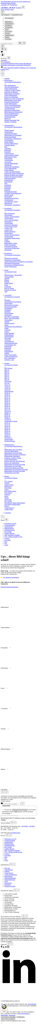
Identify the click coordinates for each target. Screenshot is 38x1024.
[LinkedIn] (19, 984)
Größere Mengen (9, 533)
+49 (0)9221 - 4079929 (28, 826)
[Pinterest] (6, 947)
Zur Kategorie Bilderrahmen (12, 82)
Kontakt (18, 7)
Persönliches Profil (12, 63)
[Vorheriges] (2, 74)
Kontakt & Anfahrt (9, 886)
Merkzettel (4, 65)
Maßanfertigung (9, 35)
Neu (5, 543)
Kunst (6, 29)
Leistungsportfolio (9, 525)
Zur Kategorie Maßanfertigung (13, 446)
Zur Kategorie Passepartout (12, 255)
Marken (7, 37)
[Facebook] (2, 947)
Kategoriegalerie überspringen (9, 587)
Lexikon (6, 538)
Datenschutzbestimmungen (20, 809)
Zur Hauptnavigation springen (15, 2)
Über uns (7, 868)
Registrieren (13, 5)
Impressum (7, 884)
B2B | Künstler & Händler (12, 535)
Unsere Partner (8, 873)
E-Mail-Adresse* (6, 801)
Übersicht (4, 63)
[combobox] (9, 44)
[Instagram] (8, 947)
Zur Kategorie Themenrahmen (13, 127)
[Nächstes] (2, 516)
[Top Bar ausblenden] (23, 7)
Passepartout (8, 27)
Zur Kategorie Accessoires (12, 297)
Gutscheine (8, 39)
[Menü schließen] (9, 57)
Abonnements (11, 65)
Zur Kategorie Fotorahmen (12, 210)
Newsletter (7, 540)
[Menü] (2, 11)
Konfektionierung (9, 530)
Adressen (21, 63)
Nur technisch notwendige (8, 1017)
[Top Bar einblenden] (2, 71)
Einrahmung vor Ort (10, 523)
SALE (6, 545)
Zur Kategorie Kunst (10, 272)
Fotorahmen (8, 25)
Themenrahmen (9, 23)
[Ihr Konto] (2, 54)
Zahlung (6, 871)
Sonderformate (8, 527)
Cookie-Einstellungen (10, 874)
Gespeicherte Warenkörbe (23, 65)
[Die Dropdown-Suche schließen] (24, 43)
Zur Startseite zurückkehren (11, 577)
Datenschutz (8, 883)
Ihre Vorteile (8, 532)
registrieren (7, 62)
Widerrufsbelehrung (10, 878)
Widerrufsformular (9, 879)
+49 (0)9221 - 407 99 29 (8, 7)
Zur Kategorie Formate (11, 365)
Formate (7, 33)
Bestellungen (27, 63)
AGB (15, 811)
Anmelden (4, 5)
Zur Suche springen (22, 1)
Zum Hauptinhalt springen (8, 1)
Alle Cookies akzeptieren (8, 1019)
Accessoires (8, 31)
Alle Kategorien (9, 18)
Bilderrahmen (8, 21)
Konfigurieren (20, 1017)
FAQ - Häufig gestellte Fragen (13, 537)
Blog (5, 541)
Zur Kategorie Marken (11, 478)
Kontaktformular (15, 833)
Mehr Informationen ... (24, 1013)
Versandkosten (8, 870)
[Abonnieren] (22, 803)
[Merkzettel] (2, 52)
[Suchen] (20, 43)
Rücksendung (8, 876)
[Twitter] (4, 947)
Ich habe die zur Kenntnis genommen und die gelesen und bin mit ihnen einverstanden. (19, 811)
